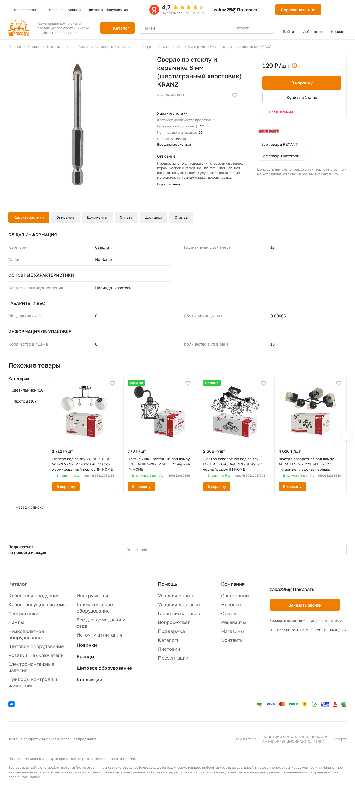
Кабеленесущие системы (37, 604)
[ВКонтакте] (12, 705)
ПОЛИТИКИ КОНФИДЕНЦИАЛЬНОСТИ (295, 736)
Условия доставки (179, 604)
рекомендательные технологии (108, 758)
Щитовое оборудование (36, 646)
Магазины (232, 631)
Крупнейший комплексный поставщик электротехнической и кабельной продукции (64, 28)
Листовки (169, 649)
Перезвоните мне (298, 9)
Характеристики (29, 217)
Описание (65, 217)
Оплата (126, 217)
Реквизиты (233, 622)
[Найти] (268, 28)
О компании (235, 595)
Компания (233, 584)
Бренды (85, 656)
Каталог (17, 584)
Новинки (86, 645)
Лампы (16, 622)
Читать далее (29, 777)
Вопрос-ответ (174, 622)
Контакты (232, 640)
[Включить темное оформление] (331, 10)
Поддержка (171, 631)
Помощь (167, 584)
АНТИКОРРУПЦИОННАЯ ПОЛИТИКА (293, 741)
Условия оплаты (177, 595)
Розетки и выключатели (36, 655)
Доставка (153, 217)
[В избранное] (234, 95)
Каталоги (169, 640)
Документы (97, 217)
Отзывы (181, 217)
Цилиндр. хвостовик (114, 287)
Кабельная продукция (34, 595)
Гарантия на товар (179, 613)
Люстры (25, 401)
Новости (231, 604)
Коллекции (89, 679)
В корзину (302, 82)
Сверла (102, 247)
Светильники (28, 390)
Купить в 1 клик (302, 97)
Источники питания (99, 635)
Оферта (340, 739)
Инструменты (92, 595)
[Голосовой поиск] (258, 28)
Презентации (173, 658)
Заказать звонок (305, 605)
